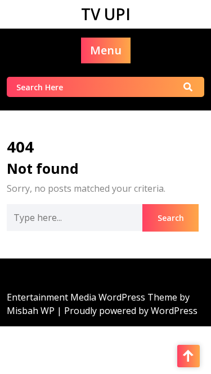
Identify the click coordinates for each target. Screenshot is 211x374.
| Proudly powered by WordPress (127, 310)
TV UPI (106, 14)
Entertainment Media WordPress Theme (93, 297)
